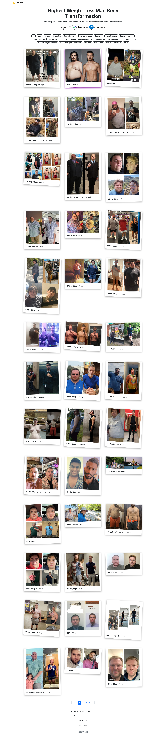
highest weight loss (128, 39)
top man (87, 43)
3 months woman (85, 36)
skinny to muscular (113, 43)
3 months (57, 36)
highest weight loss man (47, 43)
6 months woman (127, 36)
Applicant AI (83, 720)
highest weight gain (37, 39)
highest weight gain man (58, 39)
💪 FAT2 (18, 2)
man (39, 36)
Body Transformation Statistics (83, 716)
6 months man (111, 36)
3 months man (69, 36)
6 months (98, 36)
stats (126, 43)
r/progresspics (99, 27)
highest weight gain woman (82, 39)
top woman (98, 43)
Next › (91, 703)
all (33, 36)
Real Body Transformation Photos (83, 711)
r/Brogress (81, 27)
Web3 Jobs (83, 725)
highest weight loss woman (70, 43)
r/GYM (68, 27)
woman (47, 36)
